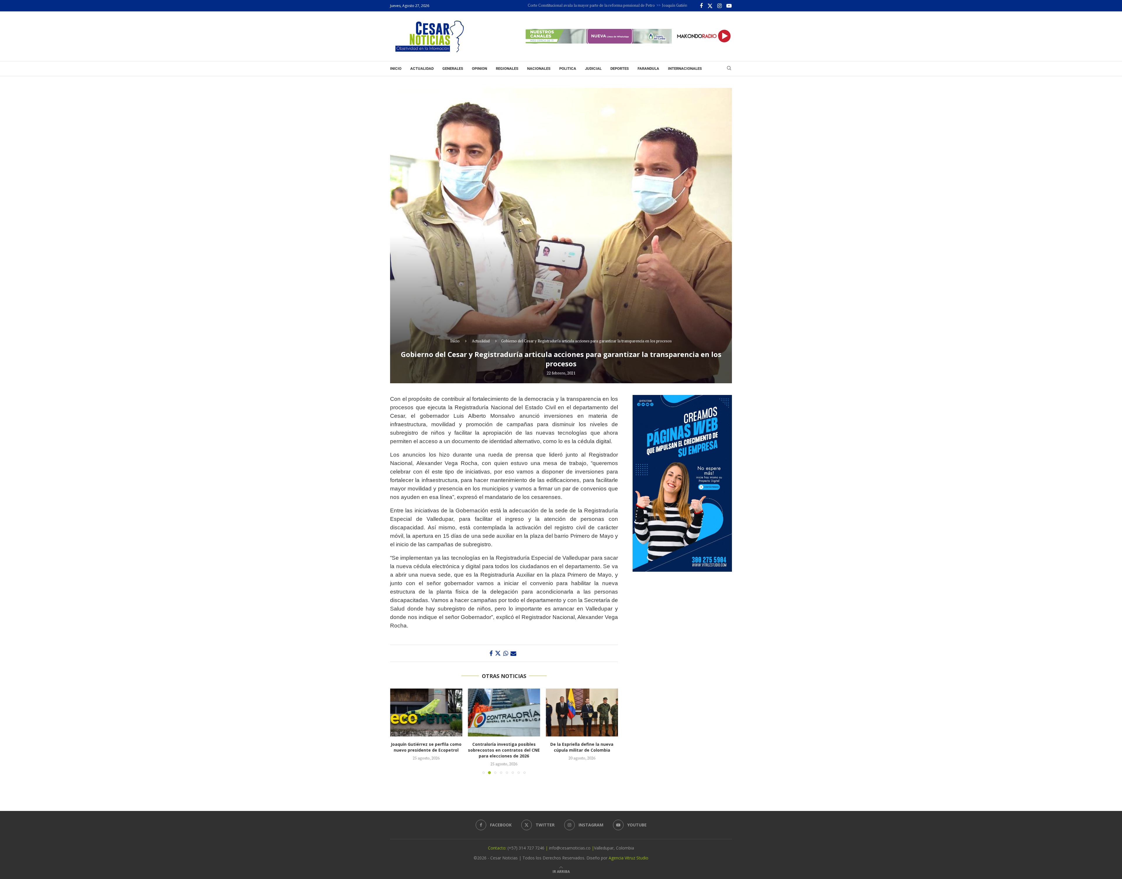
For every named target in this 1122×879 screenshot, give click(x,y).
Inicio (395, 68)
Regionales (507, 68)
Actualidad (422, 68)
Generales (452, 68)
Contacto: (498, 848)
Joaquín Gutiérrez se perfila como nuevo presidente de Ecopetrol (667, 5)
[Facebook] (701, 6)
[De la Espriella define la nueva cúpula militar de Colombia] (504, 712)
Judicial (593, 68)
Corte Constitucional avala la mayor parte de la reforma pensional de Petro (541, 5)
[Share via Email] (513, 653)
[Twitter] (710, 6)
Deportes (619, 68)
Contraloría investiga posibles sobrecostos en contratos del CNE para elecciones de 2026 (426, 750)
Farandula (648, 68)
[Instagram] (719, 6)
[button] (398, 731)
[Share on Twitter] (498, 653)
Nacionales (538, 68)
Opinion (479, 68)
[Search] (729, 69)
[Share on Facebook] (491, 653)
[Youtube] (729, 6)
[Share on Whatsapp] (505, 653)
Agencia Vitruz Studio (628, 858)
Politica (567, 68)
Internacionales (685, 68)
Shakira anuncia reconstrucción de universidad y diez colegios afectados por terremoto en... (582, 750)
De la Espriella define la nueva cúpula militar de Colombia (504, 747)
